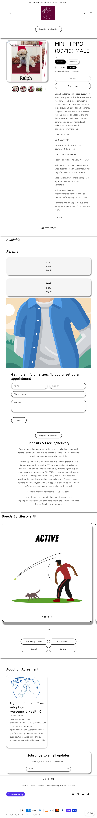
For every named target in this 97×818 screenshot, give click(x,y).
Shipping (58, 71)
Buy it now (73, 86)
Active (45, 616)
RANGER (74, 61)
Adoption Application (48, 29)
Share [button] (59, 217)
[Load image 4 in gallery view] (39, 89)
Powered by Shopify (34, 815)
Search (34, 648)
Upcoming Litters (34, 641)
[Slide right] (45, 89)
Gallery (63, 648)
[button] (5, 13)
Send (19, 420)
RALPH (61, 61)
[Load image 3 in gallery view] (31, 89)
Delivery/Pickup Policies (56, 785)
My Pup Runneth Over (19, 815)
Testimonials (63, 641)
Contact (71, 785)
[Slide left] (8, 89)
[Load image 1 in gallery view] (15, 89)
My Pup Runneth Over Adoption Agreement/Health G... (27, 707)
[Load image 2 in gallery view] (23, 89)
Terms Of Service (37, 785)
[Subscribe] (68, 768)
